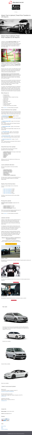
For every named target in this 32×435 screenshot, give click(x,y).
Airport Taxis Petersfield (7, 193)
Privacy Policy (3, 426)
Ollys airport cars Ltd (18, 2)
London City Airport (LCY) (6, 139)
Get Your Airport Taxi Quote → (11, 243)
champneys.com (4, 400)
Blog (2, 427)
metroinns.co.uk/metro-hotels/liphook (7, 391)
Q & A (2, 428)
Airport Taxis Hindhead (7, 191)
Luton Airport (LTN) (5, 131)
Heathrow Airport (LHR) (6, 121)
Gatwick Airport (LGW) (6, 126)
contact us (5, 107)
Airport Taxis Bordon (6, 192)
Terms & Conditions (4, 429)
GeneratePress (22, 433)
